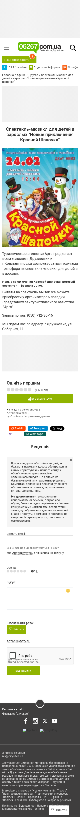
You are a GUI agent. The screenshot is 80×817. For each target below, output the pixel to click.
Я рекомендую (42, 398)
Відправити (23, 670)
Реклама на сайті (13, 709)
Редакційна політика (31, 808)
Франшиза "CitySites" (15, 713)
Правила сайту (46, 805)
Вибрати (18, 629)
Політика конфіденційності (19, 805)
